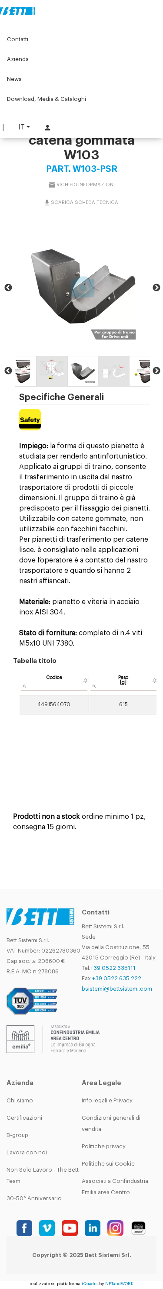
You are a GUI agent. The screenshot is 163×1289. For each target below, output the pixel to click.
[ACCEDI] (46, 127)
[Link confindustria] (53, 1038)
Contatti (17, 39)
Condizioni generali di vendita (111, 1123)
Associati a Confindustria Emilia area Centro (115, 1186)
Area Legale (101, 1083)
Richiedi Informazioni (86, 184)
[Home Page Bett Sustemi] (17, 11)
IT (21, 127)
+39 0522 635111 (113, 968)
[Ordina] (85, 680)
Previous (8, 288)
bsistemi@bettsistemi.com (117, 989)
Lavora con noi (27, 1152)
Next (156, 288)
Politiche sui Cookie (108, 1163)
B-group (17, 1135)
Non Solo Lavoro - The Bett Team (43, 1175)
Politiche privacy (104, 1146)
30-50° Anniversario (34, 1198)
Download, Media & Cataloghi (46, 99)
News (14, 79)
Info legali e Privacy (107, 1100)
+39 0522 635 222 (116, 978)
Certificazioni (24, 1118)
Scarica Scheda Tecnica (84, 202)
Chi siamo (20, 1100)
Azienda (18, 59)
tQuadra (90, 1284)
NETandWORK (119, 1284)
